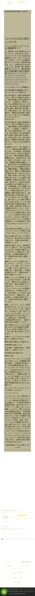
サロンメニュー (26, 562)
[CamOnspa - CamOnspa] (18, 3)
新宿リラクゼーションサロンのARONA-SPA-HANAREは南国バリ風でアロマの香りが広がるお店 (17, 591)
